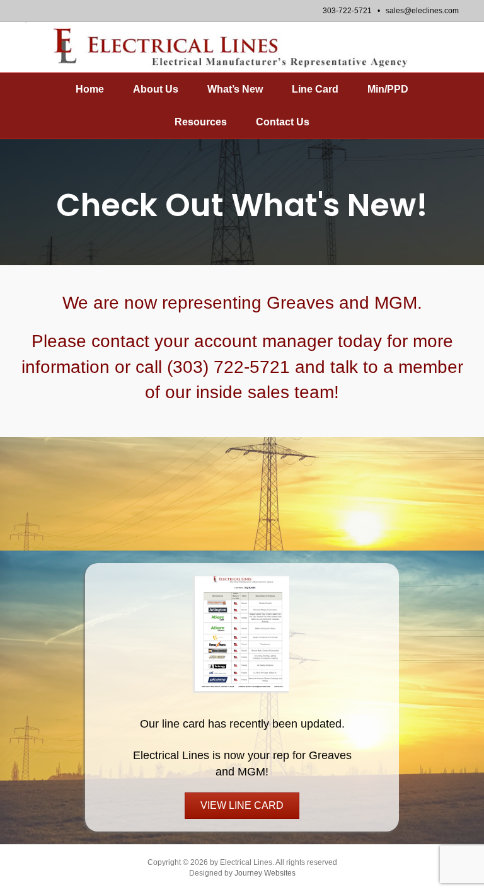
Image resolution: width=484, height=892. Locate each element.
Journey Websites (265, 873)
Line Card (315, 89)
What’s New (235, 89)
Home (90, 89)
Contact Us (282, 122)
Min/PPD (387, 89)
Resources (201, 122)
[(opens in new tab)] (242, 632)
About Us (155, 89)
